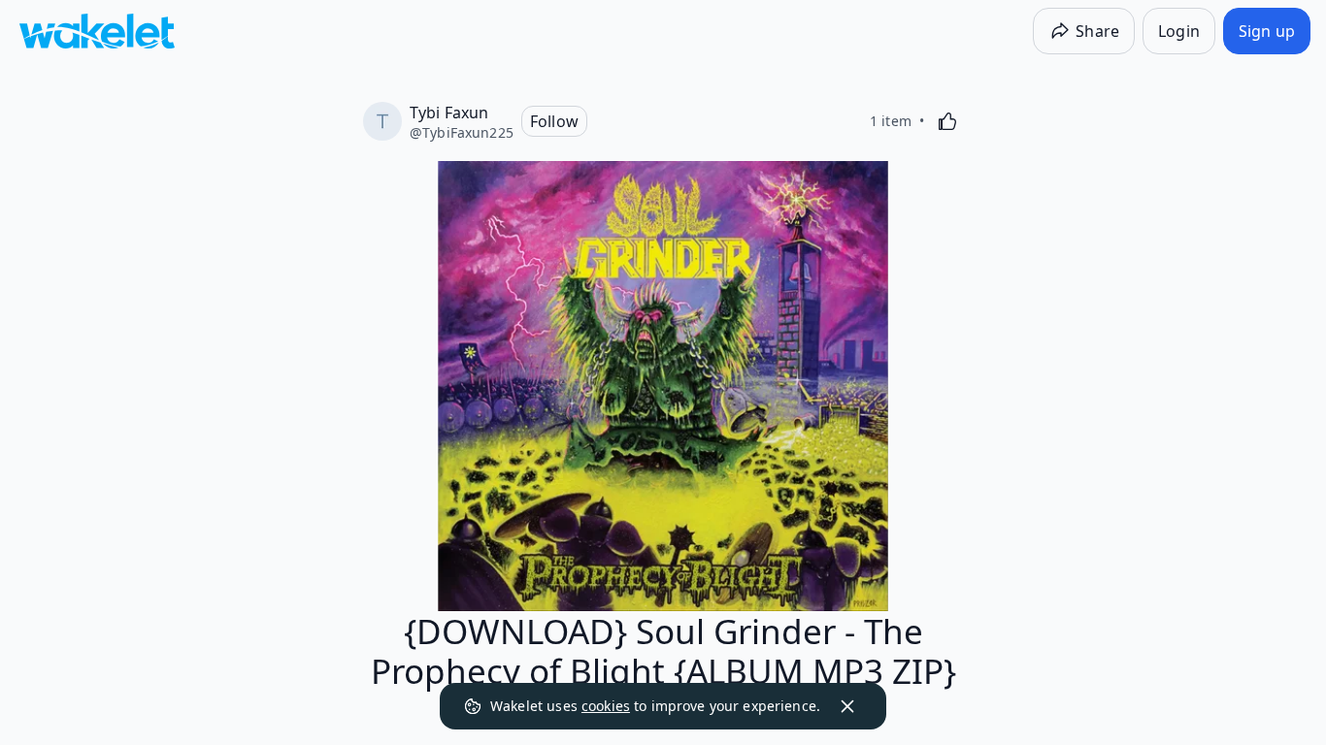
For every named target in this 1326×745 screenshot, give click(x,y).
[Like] (947, 121)
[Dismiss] (847, 706)
